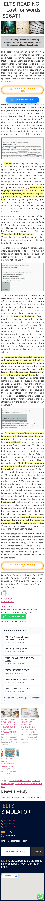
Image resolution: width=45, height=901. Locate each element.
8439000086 (7, 598)
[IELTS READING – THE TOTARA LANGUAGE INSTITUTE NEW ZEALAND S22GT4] (30, 713)
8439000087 (7, 601)
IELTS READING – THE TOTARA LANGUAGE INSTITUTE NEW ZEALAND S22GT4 (28, 724)
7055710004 (7, 606)
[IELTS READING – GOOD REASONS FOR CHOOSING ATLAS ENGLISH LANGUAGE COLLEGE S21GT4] (10, 713)
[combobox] (15, 851)
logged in (18, 797)
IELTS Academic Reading (20, 780)
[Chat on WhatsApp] (13, 618)
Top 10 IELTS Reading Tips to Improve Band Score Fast (21, 783)
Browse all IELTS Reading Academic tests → (22, 699)
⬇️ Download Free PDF (22, 99)
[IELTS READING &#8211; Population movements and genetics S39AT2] (10, 753)
